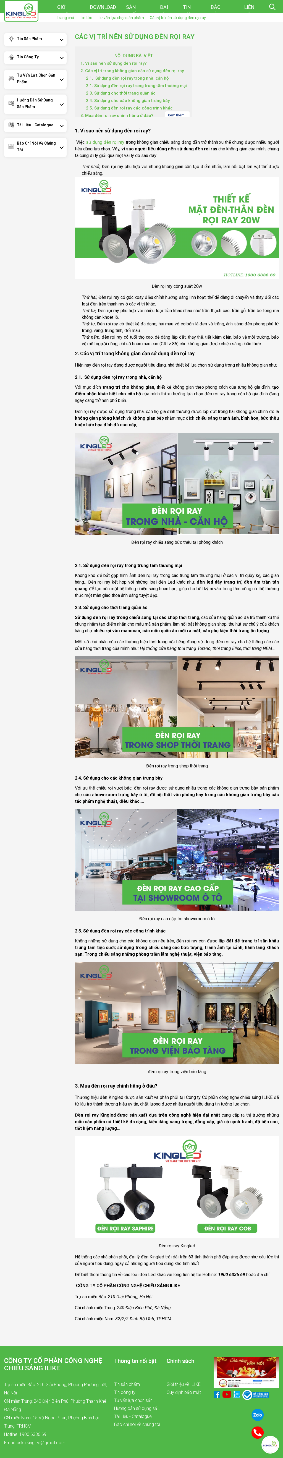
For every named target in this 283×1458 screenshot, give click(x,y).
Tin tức (188, 10)
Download (103, 7)
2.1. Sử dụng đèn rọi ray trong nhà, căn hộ (127, 78)
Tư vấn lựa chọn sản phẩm (36, 78)
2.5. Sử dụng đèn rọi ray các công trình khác (129, 108)
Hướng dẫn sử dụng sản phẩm (35, 103)
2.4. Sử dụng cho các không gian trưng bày (128, 100)
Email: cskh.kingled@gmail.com (34, 1442)
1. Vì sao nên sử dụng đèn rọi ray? (113, 63)
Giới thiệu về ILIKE (184, 1384)
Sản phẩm (133, 10)
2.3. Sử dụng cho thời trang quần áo (121, 93)
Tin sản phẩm (29, 38)
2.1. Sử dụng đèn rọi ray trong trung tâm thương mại (136, 85)
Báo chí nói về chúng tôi (36, 146)
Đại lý (164, 10)
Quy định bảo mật (184, 1392)
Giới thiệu (64, 10)
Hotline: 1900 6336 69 (25, 1434)
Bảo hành (218, 10)
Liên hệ (249, 10)
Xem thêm (176, 115)
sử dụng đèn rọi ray (105, 142)
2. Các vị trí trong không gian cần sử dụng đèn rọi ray (132, 70)
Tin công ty (28, 57)
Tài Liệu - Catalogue (35, 125)
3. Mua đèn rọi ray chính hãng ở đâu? (116, 115)
